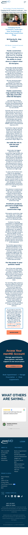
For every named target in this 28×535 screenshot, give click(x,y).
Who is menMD (5, 451)
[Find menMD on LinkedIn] (12, 496)
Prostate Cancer (18, 460)
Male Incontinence (19, 464)
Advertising (4, 460)
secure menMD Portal (13, 323)
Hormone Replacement (20, 456)
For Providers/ (7, 8)
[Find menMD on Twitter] (9, 496)
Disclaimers (4, 486)
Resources (17, 453)
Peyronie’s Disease (19, 468)
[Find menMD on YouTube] (19, 497)
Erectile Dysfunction (19, 455)
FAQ (2, 478)
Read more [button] (9, 419)
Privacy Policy (5, 482)
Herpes (16, 471)
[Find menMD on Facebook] (5, 496)
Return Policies (5, 477)
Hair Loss (16, 469)
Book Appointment (10, 374)
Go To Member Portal (14, 366)
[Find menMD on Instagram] (15, 496)
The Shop (3, 456)
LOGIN (22, 441)
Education (4, 458)
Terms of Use (4, 480)
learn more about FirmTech (13, 326)
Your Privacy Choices (7, 484)
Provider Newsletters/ (18, 8)
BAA (2, 488)
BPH (15, 462)
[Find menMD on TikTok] (22, 497)
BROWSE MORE (14, 332)
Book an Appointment (20, 451)
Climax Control (18, 466)
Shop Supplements (15, 378)
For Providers (4, 453)
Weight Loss (17, 458)
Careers (3, 455)
